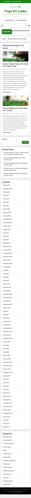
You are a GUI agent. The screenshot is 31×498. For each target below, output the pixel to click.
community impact (8, 443)
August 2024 (6, 192)
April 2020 (6, 352)
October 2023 (7, 226)
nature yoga (7, 104)
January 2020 (7, 359)
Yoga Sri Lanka (15, 11)
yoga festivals (7, 474)
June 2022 (6, 273)
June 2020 (6, 345)
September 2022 (7, 263)
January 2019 (7, 400)
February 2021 (7, 321)
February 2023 (7, 246)
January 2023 (7, 250)
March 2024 (6, 209)
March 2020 (6, 355)
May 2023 (6, 236)
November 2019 (7, 365)
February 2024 (7, 212)
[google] (17, 7)
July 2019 (6, 379)
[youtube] (20, 7)
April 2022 (6, 280)
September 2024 (7, 188)
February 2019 (7, 396)
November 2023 (7, 222)
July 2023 (6, 233)
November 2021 (7, 297)
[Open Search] (26, 25)
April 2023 (6, 239)
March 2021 (6, 318)
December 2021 (7, 294)
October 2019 (7, 369)
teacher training (16, 104)
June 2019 (6, 382)
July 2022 (6, 270)
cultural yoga (6, 447)
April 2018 (6, 427)
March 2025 (6, 185)
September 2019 (7, 372)
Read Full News (6, 92)
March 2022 (6, 284)
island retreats (7, 454)
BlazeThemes (19, 491)
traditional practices (8, 471)
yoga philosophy (7, 481)
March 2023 (6, 243)
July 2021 (6, 311)
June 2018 (6, 423)
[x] (15, 7)
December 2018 (7, 403)
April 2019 (6, 389)
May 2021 (6, 314)
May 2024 (6, 202)
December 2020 (7, 328)
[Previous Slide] (26, 1)
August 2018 (6, 417)
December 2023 (7, 219)
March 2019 (6, 393)
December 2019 (7, 362)
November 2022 (7, 256)
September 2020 (7, 338)
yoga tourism (7, 484)
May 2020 (6, 348)
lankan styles (22, 102)
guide (15, 60)
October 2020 (7, 335)
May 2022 (6, 277)
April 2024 (6, 205)
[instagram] (13, 7)
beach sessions (8, 102)
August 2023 (6, 229)
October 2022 (7, 260)
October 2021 (7, 301)
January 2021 (7, 325)
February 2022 (7, 287)
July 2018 (6, 420)
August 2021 (6, 308)
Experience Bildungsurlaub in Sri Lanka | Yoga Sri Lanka (6, 1)
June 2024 (6, 199)
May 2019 (6, 386)
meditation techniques (9, 460)
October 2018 (7, 410)
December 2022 (7, 253)
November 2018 (7, 406)
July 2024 (6, 195)
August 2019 (6, 376)
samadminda (7, 69)
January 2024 (7, 216)
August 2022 (6, 267)
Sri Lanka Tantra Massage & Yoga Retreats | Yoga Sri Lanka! (16, 1)
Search (4, 139)
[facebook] (11, 7)
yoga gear (21, 60)
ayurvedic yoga (8, 60)
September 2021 (7, 304)
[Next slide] (29, 1)
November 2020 (7, 331)
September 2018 (7, 413)
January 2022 (7, 291)
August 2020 (6, 342)
